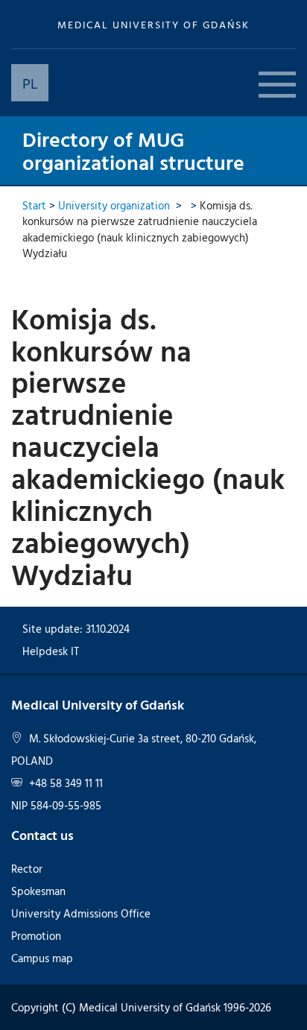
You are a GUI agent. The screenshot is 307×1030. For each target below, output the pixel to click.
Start (34, 205)
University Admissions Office (81, 913)
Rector (26, 868)
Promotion (36, 935)
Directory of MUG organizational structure (133, 150)
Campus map (42, 958)
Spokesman (38, 891)
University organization (114, 205)
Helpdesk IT (50, 651)
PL (30, 83)
